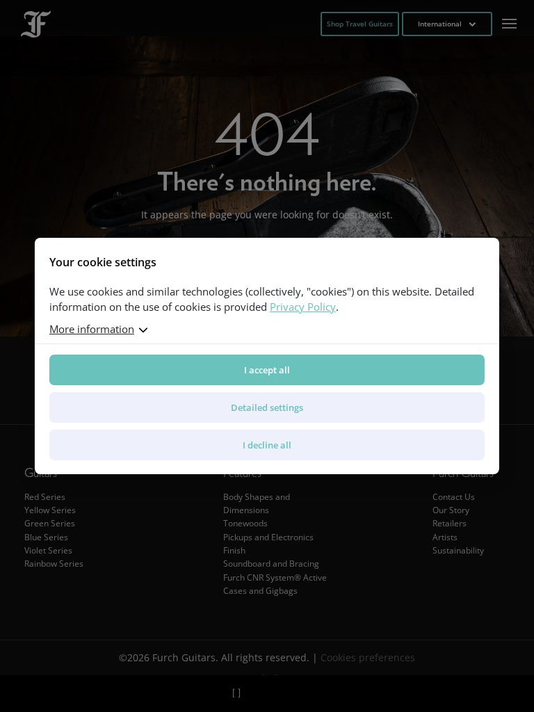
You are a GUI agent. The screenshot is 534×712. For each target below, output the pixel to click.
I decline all (267, 445)
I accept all (267, 370)
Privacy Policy (303, 307)
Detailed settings (267, 407)
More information (91, 329)
